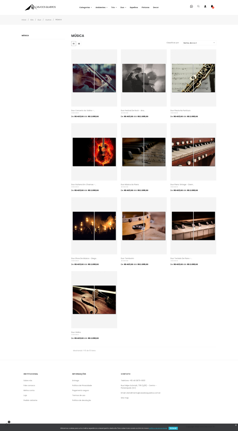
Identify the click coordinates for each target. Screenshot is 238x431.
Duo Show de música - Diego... (84, 258)
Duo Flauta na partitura (180, 110)
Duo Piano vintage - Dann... (182, 184)
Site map (125, 398)
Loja (25, 395)
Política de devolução (81, 400)
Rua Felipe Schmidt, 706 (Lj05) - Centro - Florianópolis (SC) (139, 386)
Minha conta (29, 390)
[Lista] (79, 43)
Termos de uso (78, 395)
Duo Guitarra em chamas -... (83, 184)
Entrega (75, 380)
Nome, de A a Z (199, 43)
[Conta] (205, 7)
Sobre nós (28, 380)
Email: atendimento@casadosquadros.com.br (141, 393)
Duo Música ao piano (130, 184)
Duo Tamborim (127, 258)
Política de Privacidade (82, 385)
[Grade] (73, 43)
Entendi (173, 428)
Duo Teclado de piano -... (181, 258)
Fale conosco (29, 385)
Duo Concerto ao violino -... (83, 110)
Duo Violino (76, 332)
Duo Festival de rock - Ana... (133, 110)
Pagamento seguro (80, 390)
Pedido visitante (30, 400)
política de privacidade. (158, 428)
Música (25, 35)
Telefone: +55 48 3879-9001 (133, 380)
